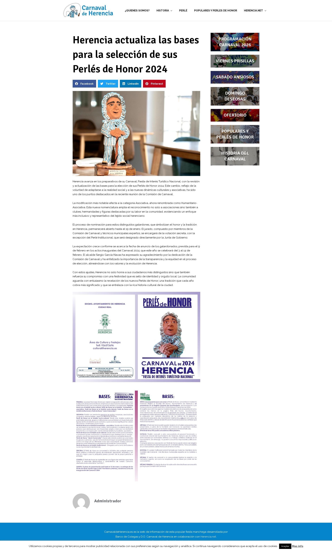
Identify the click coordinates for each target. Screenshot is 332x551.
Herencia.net (208, 536)
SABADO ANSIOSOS (235, 77)
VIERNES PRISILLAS (235, 61)
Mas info (297, 546)
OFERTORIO (235, 115)
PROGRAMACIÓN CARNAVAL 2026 (235, 42)
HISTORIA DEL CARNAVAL (235, 156)
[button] (84, 84)
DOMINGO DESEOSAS (235, 96)
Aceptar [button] (285, 546)
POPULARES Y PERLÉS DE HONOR (235, 134)
